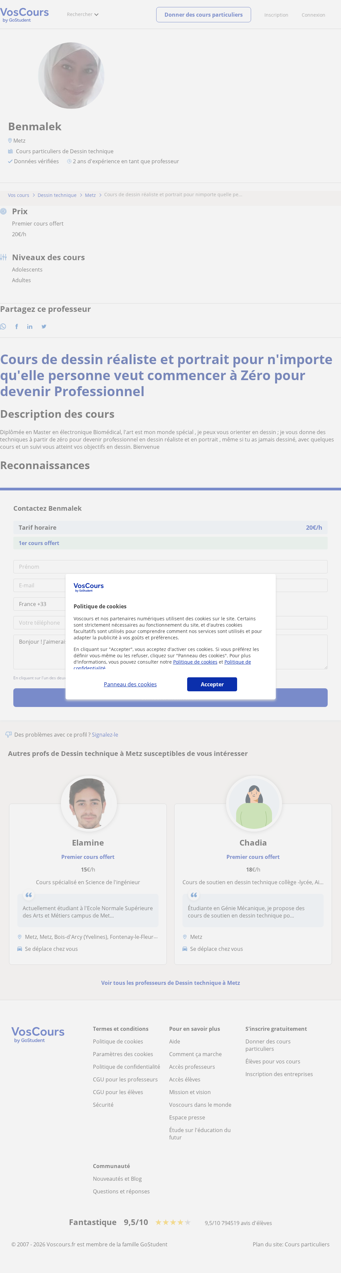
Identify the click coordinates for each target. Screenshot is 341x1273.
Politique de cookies (195, 662)
